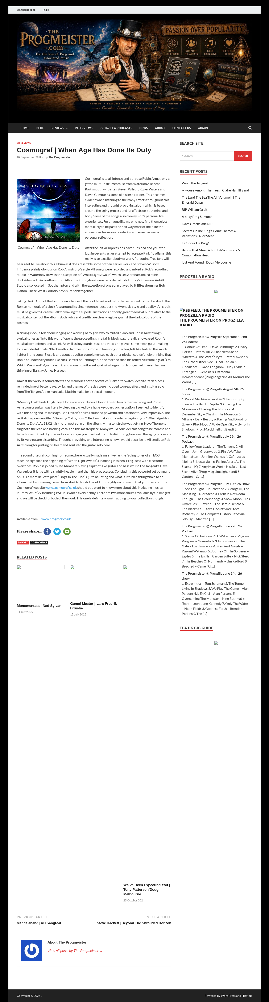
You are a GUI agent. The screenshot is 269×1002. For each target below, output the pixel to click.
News (143, 128)
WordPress (228, 995)
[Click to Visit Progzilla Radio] (216, 292)
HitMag (247, 995)
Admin (203, 128)
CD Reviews (24, 142)
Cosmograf (39, 542)
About (160, 128)
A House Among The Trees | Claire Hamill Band (215, 190)
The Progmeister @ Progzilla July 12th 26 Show (215, 484)
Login (46, 10)
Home (24, 128)
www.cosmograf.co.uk (61, 487)
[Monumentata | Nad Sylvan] (41, 584)
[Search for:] (216, 156)
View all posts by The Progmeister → (75, 951)
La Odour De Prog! (195, 243)
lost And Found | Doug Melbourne (206, 262)
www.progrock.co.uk (56, 519)
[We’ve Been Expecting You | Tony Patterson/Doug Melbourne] (147, 723)
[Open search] (250, 128)
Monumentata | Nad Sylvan (39, 606)
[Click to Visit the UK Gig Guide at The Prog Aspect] (216, 643)
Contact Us (181, 128)
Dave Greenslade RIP (197, 224)
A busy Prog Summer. (197, 217)
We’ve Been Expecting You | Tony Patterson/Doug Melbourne (146, 889)
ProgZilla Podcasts (116, 128)
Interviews (83, 128)
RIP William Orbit (194, 209)
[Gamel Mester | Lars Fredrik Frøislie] (94, 583)
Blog (40, 128)
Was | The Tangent (195, 183)
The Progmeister (59, 157)
